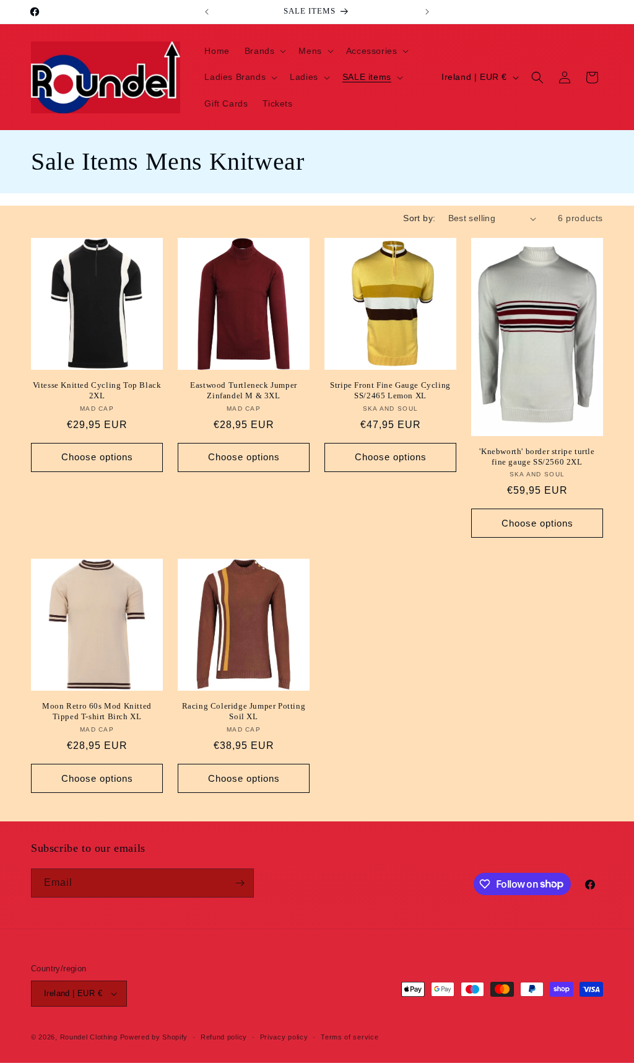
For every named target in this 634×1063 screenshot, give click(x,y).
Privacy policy (284, 1037)
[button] (264, 51)
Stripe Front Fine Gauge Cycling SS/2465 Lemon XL (390, 390)
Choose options (97, 457)
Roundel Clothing (89, 1037)
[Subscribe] (239, 883)
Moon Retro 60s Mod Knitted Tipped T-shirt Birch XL (97, 711)
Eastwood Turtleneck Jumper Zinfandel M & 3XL (243, 390)
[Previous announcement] (206, 12)
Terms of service (349, 1037)
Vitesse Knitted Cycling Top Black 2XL (97, 390)
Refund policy (224, 1037)
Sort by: (419, 218)
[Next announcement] (427, 12)
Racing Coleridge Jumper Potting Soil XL (244, 711)
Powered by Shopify (154, 1037)
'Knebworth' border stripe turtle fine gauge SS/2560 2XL (536, 456)
